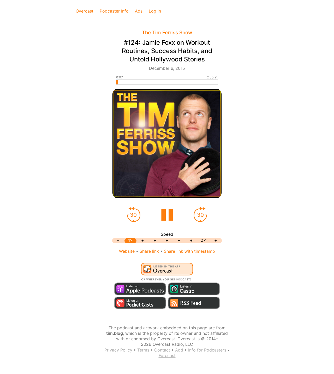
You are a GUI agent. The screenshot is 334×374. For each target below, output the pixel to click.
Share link (149, 251)
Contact (162, 350)
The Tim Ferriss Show (167, 33)
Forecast (167, 355)
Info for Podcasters (207, 350)
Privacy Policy (118, 350)
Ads (138, 11)
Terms (143, 350)
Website (127, 251)
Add (179, 350)
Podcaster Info (114, 11)
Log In (155, 11)
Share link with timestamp (189, 251)
